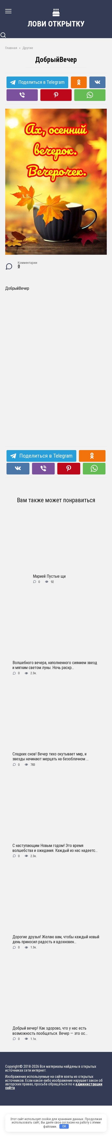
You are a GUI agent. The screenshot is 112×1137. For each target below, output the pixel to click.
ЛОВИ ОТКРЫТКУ (56, 23)
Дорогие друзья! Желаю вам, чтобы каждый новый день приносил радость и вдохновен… (56, 939)
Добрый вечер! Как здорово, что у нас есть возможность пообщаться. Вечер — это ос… (50, 1031)
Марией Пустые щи (49, 576)
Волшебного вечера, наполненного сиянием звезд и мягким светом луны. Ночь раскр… (55, 665)
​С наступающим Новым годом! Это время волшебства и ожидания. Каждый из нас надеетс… (55, 848)
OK (64, 1126)
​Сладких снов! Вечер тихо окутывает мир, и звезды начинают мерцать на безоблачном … (51, 756)
